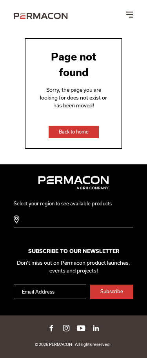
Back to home (74, 131)
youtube (81, 328)
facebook (51, 328)
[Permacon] (41, 17)
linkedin (96, 328)
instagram (66, 328)
